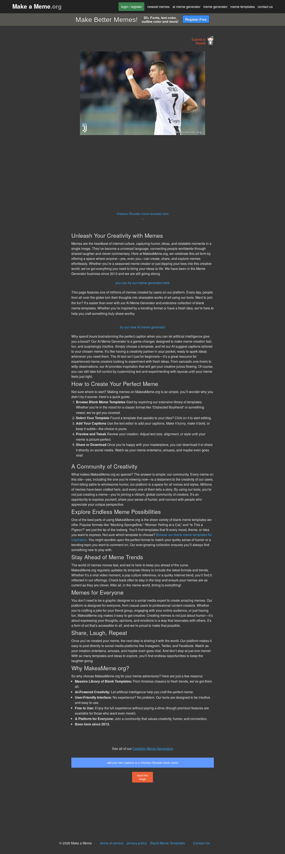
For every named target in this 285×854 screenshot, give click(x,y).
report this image (142, 777)
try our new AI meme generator (142, 327)
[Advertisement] (35, 114)
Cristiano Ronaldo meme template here (143, 213)
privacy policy (137, 843)
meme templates (242, 6)
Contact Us (201, 843)
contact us (265, 6)
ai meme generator (186, 6)
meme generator (215, 6)
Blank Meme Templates (167, 843)
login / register (131, 6)
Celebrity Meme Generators (152, 748)
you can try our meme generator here (142, 282)
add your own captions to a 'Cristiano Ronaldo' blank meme (142, 763)
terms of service (111, 843)
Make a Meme (37, 6)
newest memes (158, 6)
